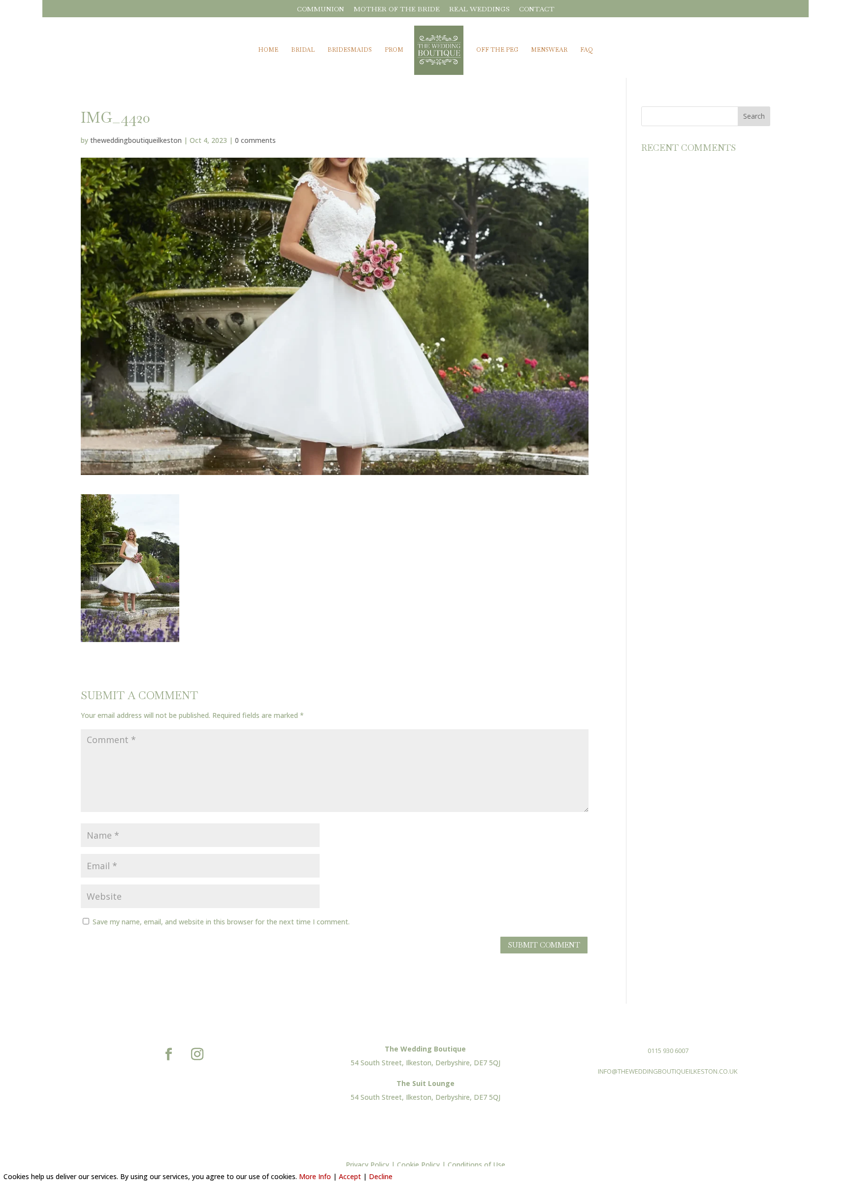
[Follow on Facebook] (169, 1054)
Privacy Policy (367, 1164)
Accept (350, 1176)
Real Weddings (479, 9)
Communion (320, 9)
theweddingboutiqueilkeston (136, 140)
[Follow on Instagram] (197, 1054)
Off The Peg (497, 50)
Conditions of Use (476, 1164)
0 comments (255, 140)
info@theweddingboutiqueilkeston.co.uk (668, 1071)
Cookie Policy (418, 1164)
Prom (394, 50)
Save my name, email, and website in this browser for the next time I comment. (221, 921)
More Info (315, 1176)
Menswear (549, 50)
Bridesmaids (349, 50)
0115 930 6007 (668, 1050)
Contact (537, 9)
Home (268, 50)
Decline (381, 1176)
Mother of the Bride (397, 9)
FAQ (586, 50)
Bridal (303, 50)
